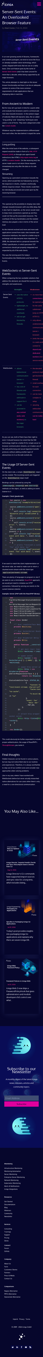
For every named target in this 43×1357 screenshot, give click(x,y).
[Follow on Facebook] (21, 1347)
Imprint (15, 1319)
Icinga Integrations (11, 1189)
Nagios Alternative (11, 1291)
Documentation (9, 1204)
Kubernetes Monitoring (12, 1183)
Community (8, 1213)
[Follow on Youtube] (26, 1347)
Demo (6, 1241)
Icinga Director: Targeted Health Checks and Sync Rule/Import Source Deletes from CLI (21, 864)
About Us (7, 1264)
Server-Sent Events (9, 72)
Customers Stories (10, 1270)
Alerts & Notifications (11, 1186)
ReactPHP (28, 580)
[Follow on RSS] (30, 1347)
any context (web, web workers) (21, 416)
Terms (28, 1319)
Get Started (8, 1201)
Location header (14, 160)
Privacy (21, 1319)
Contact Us (8, 1278)
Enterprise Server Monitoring (14, 1177)
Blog (5, 1207)
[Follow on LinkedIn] (17, 1347)
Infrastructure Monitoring (13, 1168)
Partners (7, 1273)
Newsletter (8, 1216)
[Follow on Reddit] (12, 1347)
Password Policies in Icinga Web (18, 981)
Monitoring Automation (12, 1171)
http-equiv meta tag (28, 157)
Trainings (7, 1232)
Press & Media (9, 1276)
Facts (6, 1267)
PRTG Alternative (10, 1294)
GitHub (6, 1251)
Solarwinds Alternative (12, 1297)
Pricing (6, 1238)
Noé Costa (10, 28)
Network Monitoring (11, 1180)
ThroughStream (8, 745)
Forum (6, 1248)
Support (7, 1235)
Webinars (7, 1210)
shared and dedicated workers (37, 353)
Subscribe (21, 1104)
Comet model (10, 126)
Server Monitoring (10, 1174)
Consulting (8, 1229)
